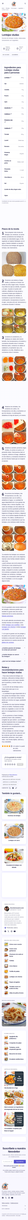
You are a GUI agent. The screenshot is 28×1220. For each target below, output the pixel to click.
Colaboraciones (14, 1203)
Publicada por (9, 774)
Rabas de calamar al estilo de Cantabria (13, 1022)
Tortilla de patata (14, 971)
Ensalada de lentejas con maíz (12, 779)
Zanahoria (7, 108)
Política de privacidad (10, 1215)
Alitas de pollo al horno (16, 993)
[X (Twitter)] (8, 931)
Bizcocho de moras (15, 1054)
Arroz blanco (13, 966)
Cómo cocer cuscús (15, 944)
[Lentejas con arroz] (14, 832)
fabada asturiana (7, 616)
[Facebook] (5, 931)
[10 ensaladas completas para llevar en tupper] (14, 1119)
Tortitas (11, 960)
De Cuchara (6, 54)
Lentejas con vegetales (9, 784)
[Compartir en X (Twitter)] (9, 788)
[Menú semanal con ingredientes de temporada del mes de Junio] (14, 1098)
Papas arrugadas (14, 982)
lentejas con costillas (13, 625)
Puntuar (20, 764)
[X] (5, 1197)
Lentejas (7, 77)
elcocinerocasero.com (17, 908)
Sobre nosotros (5, 1203)
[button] (3, 3)
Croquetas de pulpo (15, 1043)
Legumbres (15, 54)
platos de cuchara (8, 642)
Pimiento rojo (8, 120)
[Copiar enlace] (16, 788)
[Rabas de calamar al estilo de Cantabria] (14, 1014)
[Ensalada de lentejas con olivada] (14, 858)
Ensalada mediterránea (16, 1059)
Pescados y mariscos (11, 1005)
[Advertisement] (14, 885)
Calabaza (7, 114)
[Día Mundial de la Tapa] (14, 1078)
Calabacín (7, 128)
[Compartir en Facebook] (13, 788)
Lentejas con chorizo (15, 977)
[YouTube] (14, 931)
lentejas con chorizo (8, 627)
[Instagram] (11, 931)
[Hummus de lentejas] (14, 807)
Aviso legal (18, 1215)
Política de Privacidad (20, 1170)
